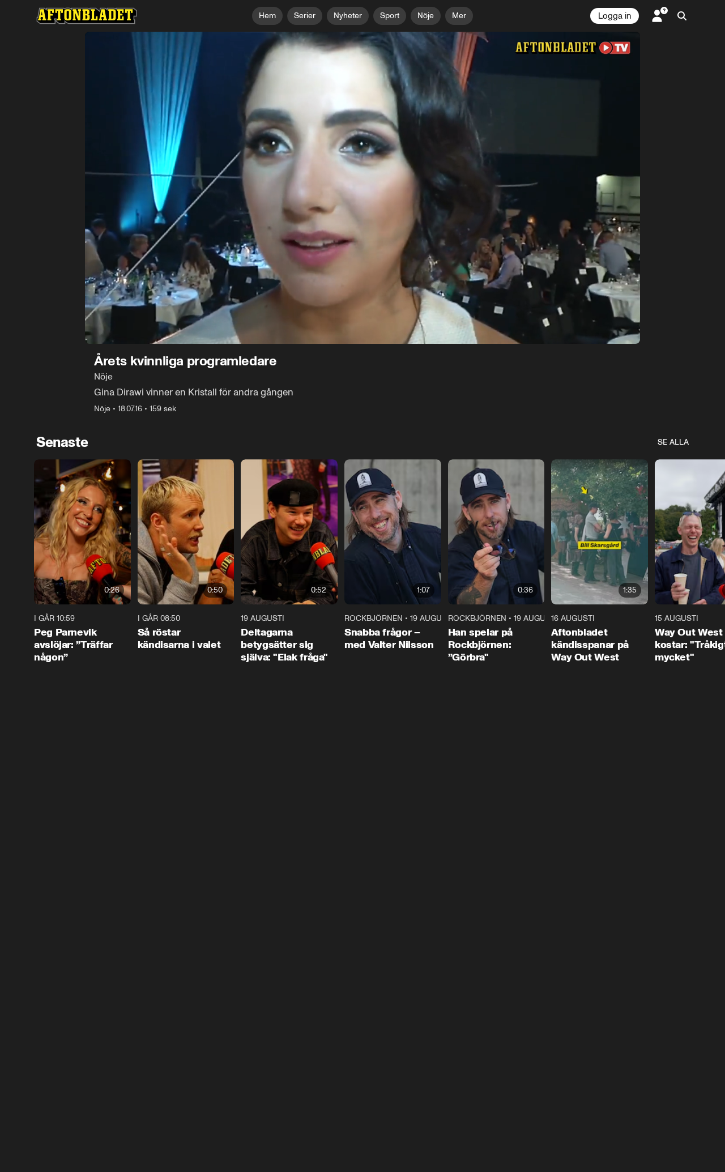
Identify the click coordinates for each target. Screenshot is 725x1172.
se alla (673, 442)
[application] (362, 188)
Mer (459, 15)
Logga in (614, 16)
